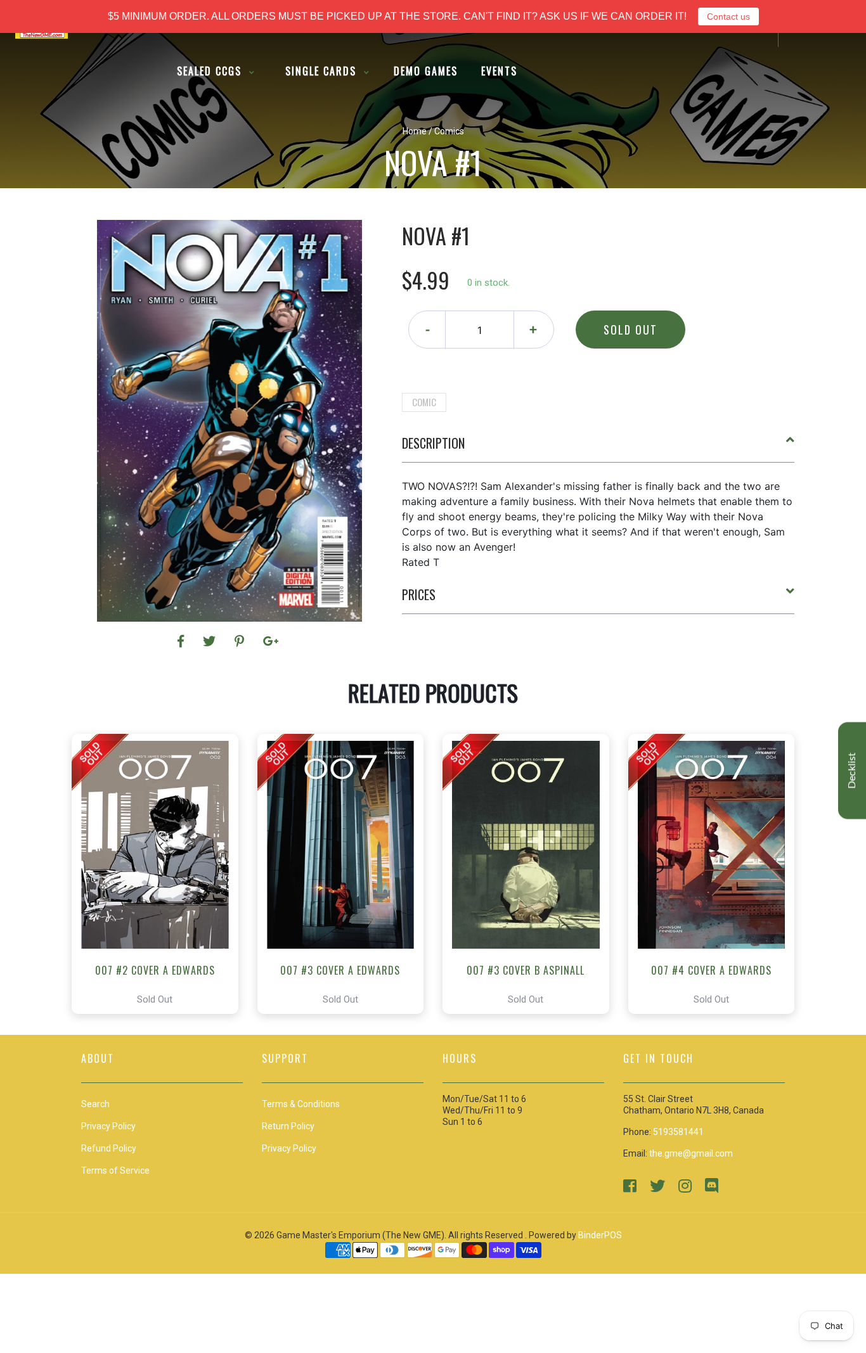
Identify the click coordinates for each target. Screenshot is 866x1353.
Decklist (852, 770)
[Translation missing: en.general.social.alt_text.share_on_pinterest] (241, 641)
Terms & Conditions (301, 1104)
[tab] (598, 448)
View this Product (161, 874)
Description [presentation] (433, 442)
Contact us (728, 16)
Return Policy (288, 1126)
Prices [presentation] (419, 594)
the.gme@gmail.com (691, 1153)
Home (415, 131)
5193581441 (678, 1132)
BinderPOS (600, 1235)
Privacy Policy (289, 1148)
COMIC (424, 402)
